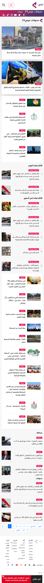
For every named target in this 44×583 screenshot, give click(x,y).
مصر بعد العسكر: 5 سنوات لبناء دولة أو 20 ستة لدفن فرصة (24, 54)
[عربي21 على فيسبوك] (23, 15)
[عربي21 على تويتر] (19, 15)
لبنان (8, 562)
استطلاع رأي (21, 558)
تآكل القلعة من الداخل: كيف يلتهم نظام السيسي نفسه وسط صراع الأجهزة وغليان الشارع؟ (26, 176)
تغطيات (30, 546)
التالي (18, 530)
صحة (15, 551)
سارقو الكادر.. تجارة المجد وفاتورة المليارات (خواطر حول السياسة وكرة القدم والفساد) (25, 268)
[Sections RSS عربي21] (33, 565)
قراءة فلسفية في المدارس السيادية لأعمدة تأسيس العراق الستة (27, 192)
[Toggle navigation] (11, 5)
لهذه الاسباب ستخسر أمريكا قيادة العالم (15, 315)
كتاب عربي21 (22, 544)
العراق (7, 548)
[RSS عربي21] (4, 15)
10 (23, 530)
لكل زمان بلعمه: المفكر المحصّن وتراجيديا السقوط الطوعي (16, 153)
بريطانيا (7, 556)
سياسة (31, 543)
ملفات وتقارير (31, 558)
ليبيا (8, 551)
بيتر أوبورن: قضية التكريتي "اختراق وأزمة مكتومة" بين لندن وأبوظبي (28, 457)
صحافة (39, 433)
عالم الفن (14, 546)
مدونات (20, 12)
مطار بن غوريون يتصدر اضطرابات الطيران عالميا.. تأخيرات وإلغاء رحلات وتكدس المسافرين (28, 472)
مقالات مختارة (23, 552)
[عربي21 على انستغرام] (12, 15)
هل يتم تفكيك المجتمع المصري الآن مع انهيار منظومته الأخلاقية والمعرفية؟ (26, 238)
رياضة (31, 551)
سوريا (7, 553)
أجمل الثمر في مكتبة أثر (31, 252)
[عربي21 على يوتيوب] (15, 15)
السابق (33, 526)
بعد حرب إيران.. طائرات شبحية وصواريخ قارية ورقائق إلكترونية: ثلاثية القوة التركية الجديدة (22, 88)
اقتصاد (31, 549)
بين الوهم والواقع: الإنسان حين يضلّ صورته (15, 104)
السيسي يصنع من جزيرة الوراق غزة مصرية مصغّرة (16, 421)
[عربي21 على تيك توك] (8, 15)
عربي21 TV (13, 543)
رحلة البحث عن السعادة (17, 328)
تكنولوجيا (14, 549)
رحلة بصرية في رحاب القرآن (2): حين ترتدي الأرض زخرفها (28, 519)
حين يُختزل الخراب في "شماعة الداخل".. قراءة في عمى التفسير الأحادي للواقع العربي (14, 356)
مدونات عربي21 (33, 11)
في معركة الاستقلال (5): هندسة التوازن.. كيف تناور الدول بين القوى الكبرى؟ (16, 283)
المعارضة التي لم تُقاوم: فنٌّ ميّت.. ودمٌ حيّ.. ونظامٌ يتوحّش (15, 300)
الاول (40, 526)
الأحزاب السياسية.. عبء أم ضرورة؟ (15, 407)
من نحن (40, 573)
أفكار (23, 555)
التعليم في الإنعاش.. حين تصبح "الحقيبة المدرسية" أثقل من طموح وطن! (14, 136)
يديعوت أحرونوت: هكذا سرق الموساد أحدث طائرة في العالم (28, 442)
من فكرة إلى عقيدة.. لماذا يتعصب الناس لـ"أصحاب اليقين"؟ (25, 208)
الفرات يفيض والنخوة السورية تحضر (14, 340)
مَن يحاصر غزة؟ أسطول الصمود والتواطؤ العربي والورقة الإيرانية (16, 372)
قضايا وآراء (22, 548)
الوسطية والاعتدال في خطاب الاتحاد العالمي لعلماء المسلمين (14, 120)
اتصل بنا (40, 575)
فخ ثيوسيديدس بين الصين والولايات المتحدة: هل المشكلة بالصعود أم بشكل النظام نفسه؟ (15, 391)
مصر (8, 559)
